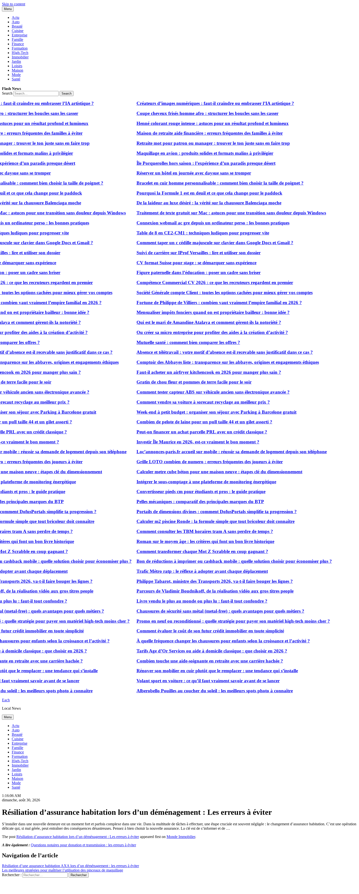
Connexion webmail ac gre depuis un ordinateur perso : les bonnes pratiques (205, 222)
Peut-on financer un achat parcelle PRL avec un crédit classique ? (194, 431)
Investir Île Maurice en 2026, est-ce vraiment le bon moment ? (190, 441)
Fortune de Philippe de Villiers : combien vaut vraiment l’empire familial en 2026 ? (212, 302)
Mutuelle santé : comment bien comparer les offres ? (181, 342)
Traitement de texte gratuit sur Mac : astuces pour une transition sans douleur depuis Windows (224, 212)
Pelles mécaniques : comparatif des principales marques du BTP (193, 501)
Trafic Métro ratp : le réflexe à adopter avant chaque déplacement (195, 571)
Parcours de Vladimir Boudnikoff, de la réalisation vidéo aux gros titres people (207, 591)
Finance (18, 44)
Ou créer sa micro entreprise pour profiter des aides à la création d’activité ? (205, 332)
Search (7, 93)
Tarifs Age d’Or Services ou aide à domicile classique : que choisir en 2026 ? (204, 650)
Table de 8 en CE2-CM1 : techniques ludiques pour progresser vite (195, 232)
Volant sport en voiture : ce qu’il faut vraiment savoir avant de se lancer (200, 680)
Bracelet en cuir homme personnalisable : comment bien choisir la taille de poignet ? (212, 183)
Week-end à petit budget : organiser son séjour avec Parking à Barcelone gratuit (209, 412)
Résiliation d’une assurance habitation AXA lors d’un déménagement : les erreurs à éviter (70, 866)
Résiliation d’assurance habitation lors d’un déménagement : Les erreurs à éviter (77, 837)
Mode (16, 75)
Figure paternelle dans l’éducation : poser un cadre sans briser (191, 272)
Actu (15, 17)
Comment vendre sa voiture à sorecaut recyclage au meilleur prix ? (196, 402)
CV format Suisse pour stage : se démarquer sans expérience (189, 262)
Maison (17, 70)
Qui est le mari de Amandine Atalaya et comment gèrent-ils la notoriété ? (201, 322)
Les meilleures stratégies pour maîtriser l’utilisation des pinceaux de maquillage (62, 870)
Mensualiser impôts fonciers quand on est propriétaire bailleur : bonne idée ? (205, 312)
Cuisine (17, 31)
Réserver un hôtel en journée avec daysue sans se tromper (186, 173)
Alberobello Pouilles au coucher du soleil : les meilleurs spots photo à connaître (207, 690)
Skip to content (13, 4)
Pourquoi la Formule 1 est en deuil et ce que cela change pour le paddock (202, 193)
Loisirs (17, 66)
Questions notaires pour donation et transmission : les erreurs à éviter (83, 845)
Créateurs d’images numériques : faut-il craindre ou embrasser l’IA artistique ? (208, 103)
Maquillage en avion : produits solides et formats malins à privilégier (197, 153)
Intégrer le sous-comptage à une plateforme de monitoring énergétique (199, 481)
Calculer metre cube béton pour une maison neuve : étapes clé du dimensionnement (212, 471)
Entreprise (19, 35)
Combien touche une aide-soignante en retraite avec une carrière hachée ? (202, 660)
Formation (20, 48)
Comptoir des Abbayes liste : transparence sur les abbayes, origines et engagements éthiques (220, 362)
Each (6, 700)
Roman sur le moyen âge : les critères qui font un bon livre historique (198, 541)
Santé (16, 79)
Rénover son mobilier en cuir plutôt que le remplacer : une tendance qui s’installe (210, 670)
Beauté (17, 26)
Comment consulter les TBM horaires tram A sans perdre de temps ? (197, 531)
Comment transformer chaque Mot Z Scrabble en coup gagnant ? (195, 551)
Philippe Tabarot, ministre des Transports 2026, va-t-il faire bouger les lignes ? (207, 581)
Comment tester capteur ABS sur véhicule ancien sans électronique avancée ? (205, 392)
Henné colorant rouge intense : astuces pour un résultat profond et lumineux (205, 123)
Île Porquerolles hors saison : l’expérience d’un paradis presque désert (198, 163)
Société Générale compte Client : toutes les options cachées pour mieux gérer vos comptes (217, 292)
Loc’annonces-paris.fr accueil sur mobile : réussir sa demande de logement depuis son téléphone (224, 451)
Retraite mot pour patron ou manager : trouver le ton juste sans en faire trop (206, 143)
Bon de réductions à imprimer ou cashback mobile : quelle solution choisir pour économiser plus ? (227, 561)
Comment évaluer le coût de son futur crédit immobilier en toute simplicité (203, 630)
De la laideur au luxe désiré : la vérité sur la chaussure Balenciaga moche (201, 202)
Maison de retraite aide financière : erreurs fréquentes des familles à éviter (202, 133)
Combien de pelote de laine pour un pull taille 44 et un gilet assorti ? (197, 421)
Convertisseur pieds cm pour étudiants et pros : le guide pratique (193, 491)
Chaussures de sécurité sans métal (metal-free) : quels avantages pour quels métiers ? (213, 611)
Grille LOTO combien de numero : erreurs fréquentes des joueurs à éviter (202, 461)
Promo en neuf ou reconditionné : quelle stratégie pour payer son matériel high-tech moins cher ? (226, 621)
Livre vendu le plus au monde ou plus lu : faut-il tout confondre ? (194, 601)
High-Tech (20, 53)
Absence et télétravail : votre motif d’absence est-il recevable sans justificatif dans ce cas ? (217, 352)
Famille (17, 39)
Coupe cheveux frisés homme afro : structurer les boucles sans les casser (200, 113)
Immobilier (20, 57)
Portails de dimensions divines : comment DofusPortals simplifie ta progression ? (209, 511)
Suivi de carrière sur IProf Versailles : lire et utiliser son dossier (191, 252)
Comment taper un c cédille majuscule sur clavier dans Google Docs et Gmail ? (207, 242)
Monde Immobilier (181, 837)
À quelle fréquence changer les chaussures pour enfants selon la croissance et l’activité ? (216, 640)
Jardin (16, 61)
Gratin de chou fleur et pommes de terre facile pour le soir (186, 382)
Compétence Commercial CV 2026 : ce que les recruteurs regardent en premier (207, 282)
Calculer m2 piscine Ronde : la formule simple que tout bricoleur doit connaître (208, 521)
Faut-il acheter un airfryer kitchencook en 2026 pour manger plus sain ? (201, 372)
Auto (16, 22)
